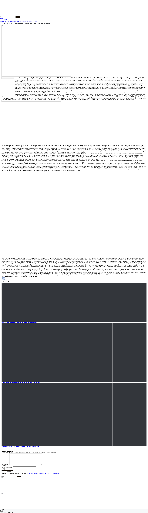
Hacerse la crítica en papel (7, 512)
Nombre (4, 465)
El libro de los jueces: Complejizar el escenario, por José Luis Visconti (21, 382)
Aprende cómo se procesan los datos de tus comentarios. (43, 473)
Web (3, 468)
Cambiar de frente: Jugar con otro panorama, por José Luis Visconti (20, 446)
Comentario (5, 464)
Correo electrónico (7, 467)
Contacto (2, 509)
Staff (1, 511)
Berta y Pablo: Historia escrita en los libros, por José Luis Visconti (19, 322)
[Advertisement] (34, 8)
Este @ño (5, 472)
